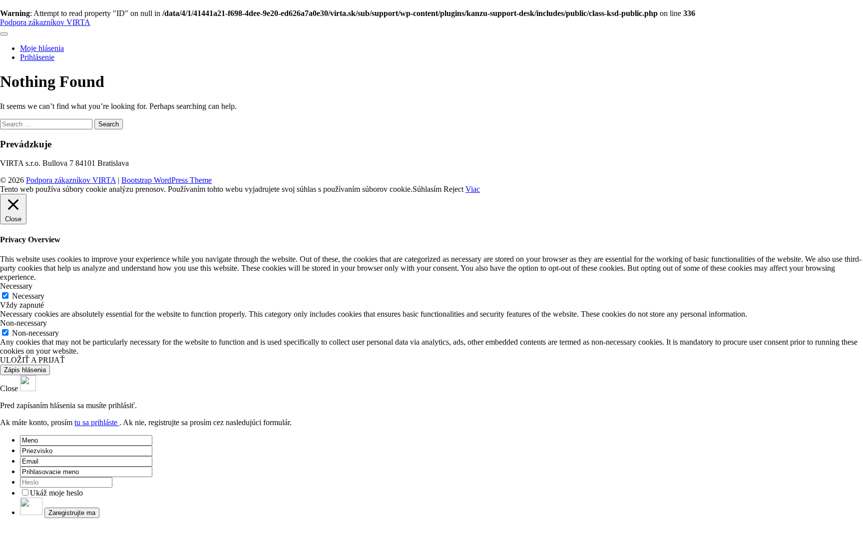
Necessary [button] (16, 286)
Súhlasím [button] (427, 189)
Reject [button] (453, 189)
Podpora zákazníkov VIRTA (45, 22)
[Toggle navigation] (4, 33)
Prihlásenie (37, 57)
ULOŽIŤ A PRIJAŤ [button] (32, 360)
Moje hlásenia (42, 48)
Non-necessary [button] (23, 323)
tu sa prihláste (96, 422)
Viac (472, 189)
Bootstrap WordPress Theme (166, 180)
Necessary (28, 296)
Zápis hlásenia (25, 370)
